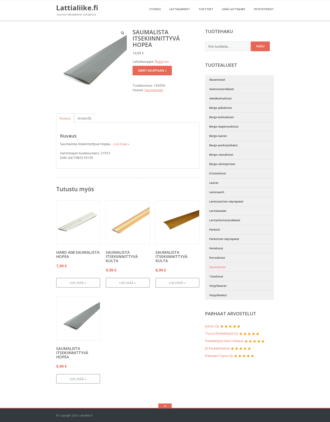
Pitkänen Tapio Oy (219, 356)
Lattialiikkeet (179, 9)
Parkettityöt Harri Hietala (224, 341)
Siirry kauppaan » (152, 70)
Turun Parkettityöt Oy (221, 333)
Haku (260, 46)
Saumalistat (154, 90)
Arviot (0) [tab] (84, 118)
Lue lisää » (121, 144)
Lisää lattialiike (233, 9)
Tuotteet (206, 9)
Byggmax (162, 61)
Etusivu (155, 9)
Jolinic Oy (212, 326)
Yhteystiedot (264, 9)
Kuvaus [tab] (65, 118)
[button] (123, 33)
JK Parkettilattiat (217, 348)
